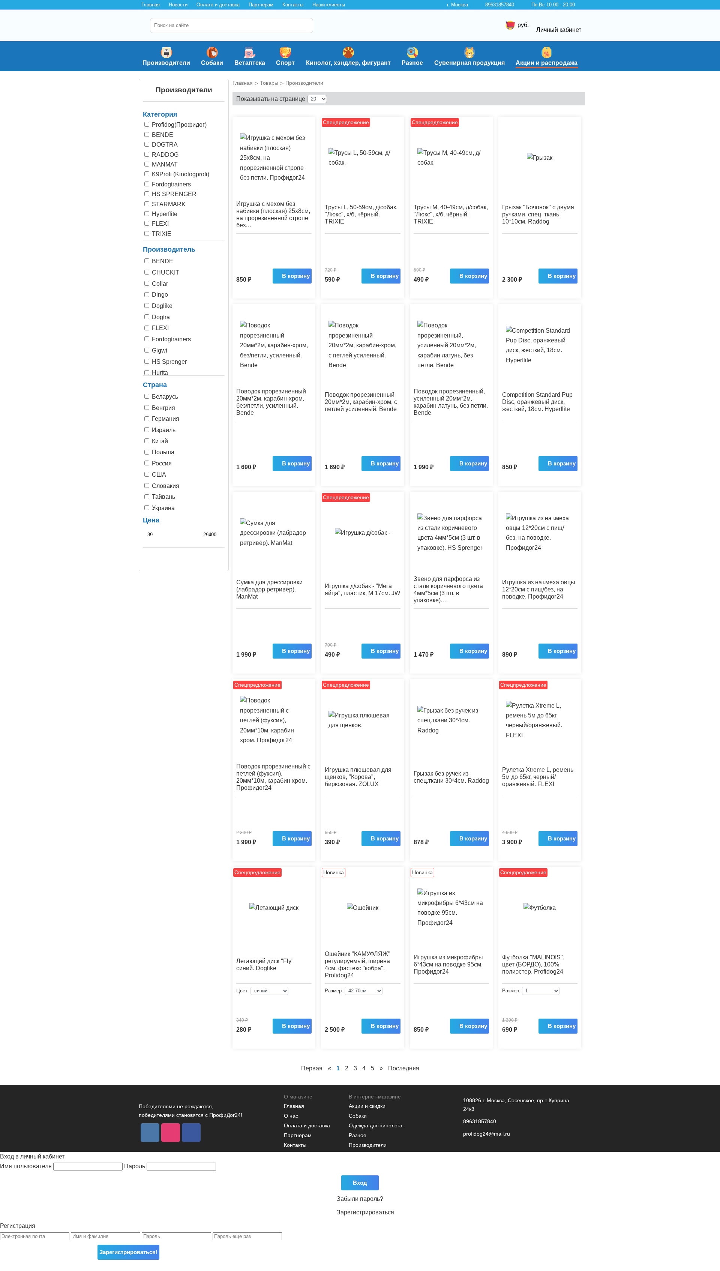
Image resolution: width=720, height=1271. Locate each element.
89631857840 (499, 5)
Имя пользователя (26, 1166)
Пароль (135, 1166)
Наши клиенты (328, 5)
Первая (311, 1068)
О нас (291, 1116)
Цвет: (242, 990)
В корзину (296, 276)
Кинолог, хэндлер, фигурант (348, 63)
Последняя (403, 1068)
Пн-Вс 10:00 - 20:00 (553, 5)
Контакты (292, 5)
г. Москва (457, 5)
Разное (412, 63)
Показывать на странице (270, 99)
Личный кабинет (558, 30)
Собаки (212, 63)
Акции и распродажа (547, 63)
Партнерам (261, 5)
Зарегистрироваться (365, 1212)
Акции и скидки (367, 1106)
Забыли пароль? (360, 1199)
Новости (178, 5)
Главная (150, 5)
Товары (269, 83)
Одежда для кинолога (375, 1125)
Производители (166, 63)
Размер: (334, 990)
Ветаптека (249, 63)
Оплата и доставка (218, 5)
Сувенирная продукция (469, 63)
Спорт (285, 63)
